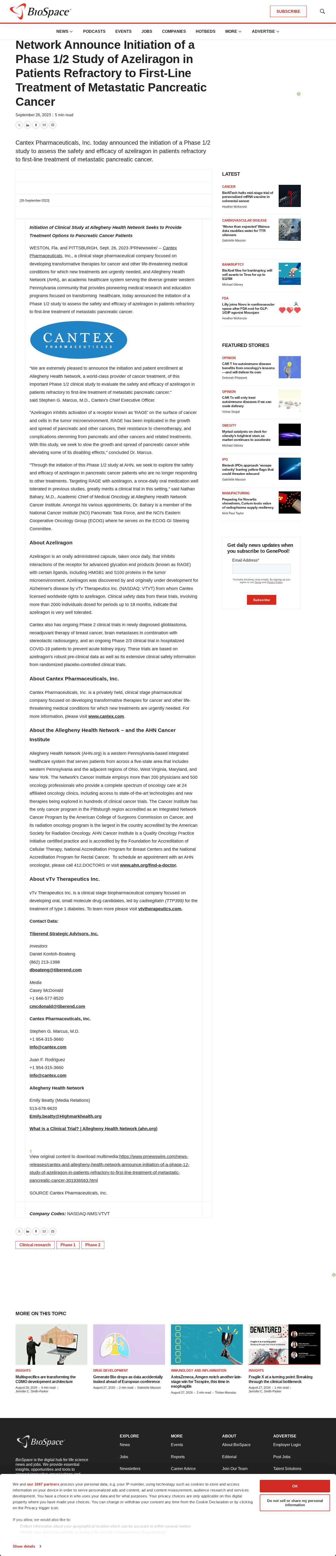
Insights (23, 1370)
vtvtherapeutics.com (159, 908)
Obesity (229, 425)
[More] (71, 32)
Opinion (229, 358)
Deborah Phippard (234, 378)
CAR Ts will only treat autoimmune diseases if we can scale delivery (247, 402)
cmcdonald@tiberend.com (57, 1006)
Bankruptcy (233, 264)
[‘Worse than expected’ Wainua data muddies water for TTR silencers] (290, 230)
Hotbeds (205, 31)
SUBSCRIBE (288, 11)
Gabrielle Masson (234, 240)
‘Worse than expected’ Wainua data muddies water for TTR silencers (245, 231)
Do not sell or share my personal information (295, 1503)
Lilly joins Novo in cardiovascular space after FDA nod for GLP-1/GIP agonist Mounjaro (248, 308)
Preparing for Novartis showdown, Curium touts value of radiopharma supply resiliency (248, 503)
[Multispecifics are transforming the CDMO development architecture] (51, 1344)
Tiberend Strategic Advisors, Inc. (64, 933)
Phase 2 (92, 1245)
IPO (225, 459)
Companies (174, 31)
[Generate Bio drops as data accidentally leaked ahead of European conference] (129, 1344)
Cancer (228, 187)
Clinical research (35, 1245)
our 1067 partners (43, 1484)
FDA (225, 298)
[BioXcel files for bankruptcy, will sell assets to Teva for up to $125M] (290, 274)
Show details (24, 1546)
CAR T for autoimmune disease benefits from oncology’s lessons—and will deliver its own (248, 368)
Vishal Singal (231, 412)
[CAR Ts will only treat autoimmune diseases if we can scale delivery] (290, 401)
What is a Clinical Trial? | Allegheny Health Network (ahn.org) (93, 1128)
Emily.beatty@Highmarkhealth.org (66, 1116)
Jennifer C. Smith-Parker (31, 1391)
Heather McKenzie (234, 206)
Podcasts (94, 31)
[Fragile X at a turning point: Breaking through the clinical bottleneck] (285, 1344)
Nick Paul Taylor (233, 513)
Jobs (146, 31)
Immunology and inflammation (198, 1370)
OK (295, 1486)
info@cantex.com (48, 1047)
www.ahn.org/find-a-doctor (148, 865)
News (62, 31)
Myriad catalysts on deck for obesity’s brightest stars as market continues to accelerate (246, 436)
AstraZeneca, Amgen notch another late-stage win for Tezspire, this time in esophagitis (206, 1381)
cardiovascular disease (244, 220)
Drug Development (110, 1370)
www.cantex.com (106, 716)
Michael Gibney (232, 284)
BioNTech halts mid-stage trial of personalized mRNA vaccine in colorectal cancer (247, 197)
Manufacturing (236, 493)
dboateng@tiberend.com (56, 970)
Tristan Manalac (225, 1392)
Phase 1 (68, 1245)
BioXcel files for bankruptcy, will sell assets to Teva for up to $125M (247, 274)
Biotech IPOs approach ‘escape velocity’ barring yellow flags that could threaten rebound (248, 469)
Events (123, 31)
